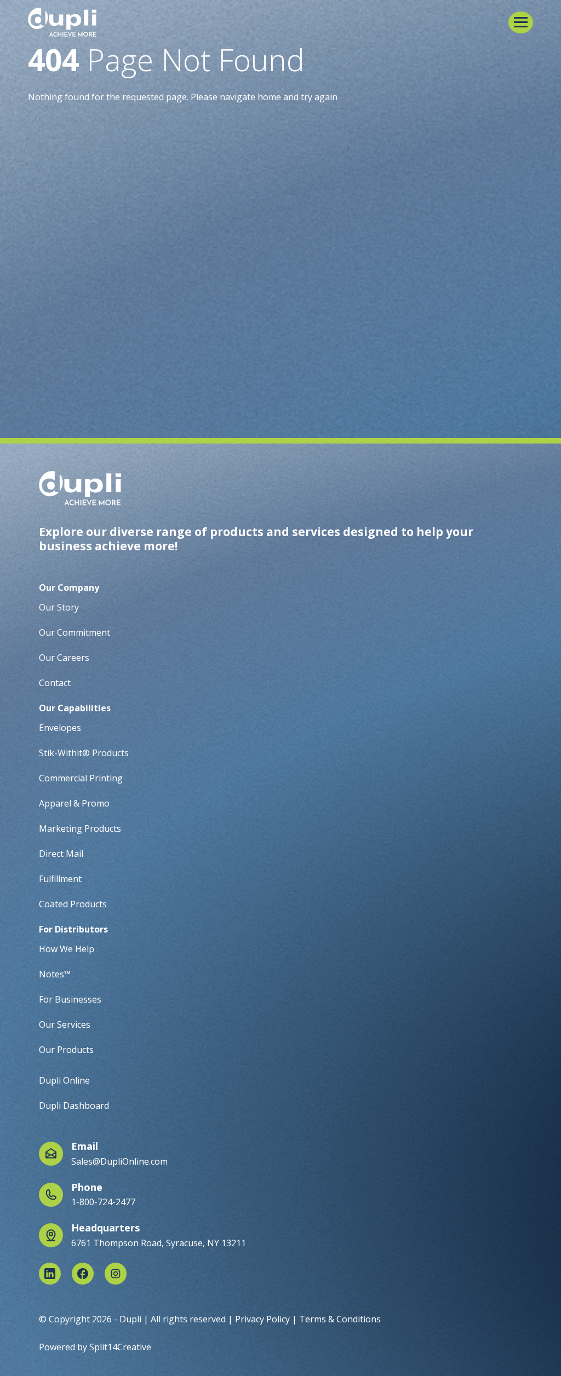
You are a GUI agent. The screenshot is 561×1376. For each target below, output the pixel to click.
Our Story (59, 607)
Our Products (66, 1050)
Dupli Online (64, 1080)
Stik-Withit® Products (84, 753)
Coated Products (73, 904)
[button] (520, 22)
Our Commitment (74, 632)
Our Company (69, 588)
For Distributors (73, 929)
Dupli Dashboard (74, 1105)
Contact (55, 683)
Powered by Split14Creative (95, 1347)
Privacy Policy (262, 1319)
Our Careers (64, 658)
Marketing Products (80, 828)
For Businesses (70, 999)
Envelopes (60, 728)
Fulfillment (60, 879)
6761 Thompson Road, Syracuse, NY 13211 (158, 1243)
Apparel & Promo (74, 803)
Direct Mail (61, 854)
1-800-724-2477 (103, 1202)
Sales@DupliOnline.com (119, 1161)
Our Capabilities (75, 708)
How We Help (66, 949)
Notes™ (55, 974)
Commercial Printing (81, 778)
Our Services (64, 1024)
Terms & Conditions (340, 1319)
